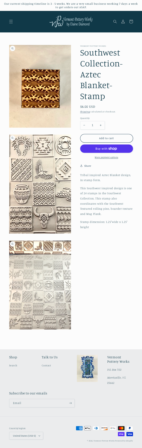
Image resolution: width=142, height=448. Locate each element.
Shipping (85, 111)
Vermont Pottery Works (104, 441)
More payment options (106, 157)
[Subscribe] (70, 403)
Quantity (85, 118)
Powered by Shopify (124, 441)
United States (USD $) (24, 435)
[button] (11, 21)
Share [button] (87, 165)
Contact (46, 365)
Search (13, 365)
